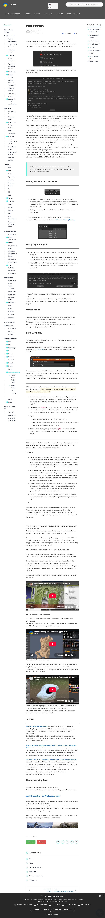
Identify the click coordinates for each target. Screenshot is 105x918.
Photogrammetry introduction (36, 726)
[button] (52, 914)
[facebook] (62, 842)
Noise (31, 863)
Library (37, 14)
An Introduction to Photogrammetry (43, 795)
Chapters (27, 14)
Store (69, 14)
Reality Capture (69, 220)
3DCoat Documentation (12, 14)
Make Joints (33, 872)
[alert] (52, 905)
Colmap (58, 220)
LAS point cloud (39, 349)
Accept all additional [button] (41, 910)
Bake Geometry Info (35, 867)
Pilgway (77, 14)
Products (59, 14)
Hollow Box (33, 880)
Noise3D (32, 859)
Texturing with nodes (36, 876)
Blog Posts (48, 14)
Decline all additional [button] (63, 910)
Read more (63, 901)
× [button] (102, 895)
